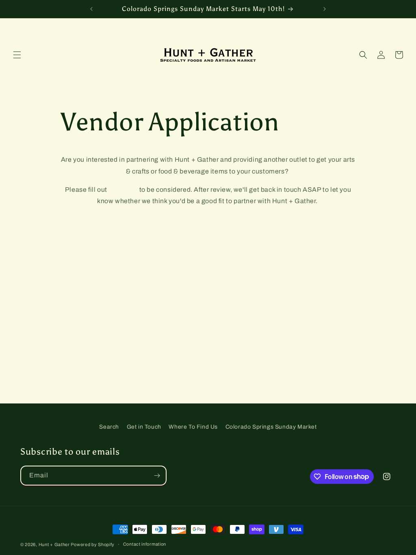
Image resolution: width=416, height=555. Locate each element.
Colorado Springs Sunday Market (271, 427)
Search (109, 427)
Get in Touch (144, 427)
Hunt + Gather (55, 544)
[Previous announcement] (91, 9)
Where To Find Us (193, 427)
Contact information (144, 544)
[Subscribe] (157, 476)
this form (123, 189)
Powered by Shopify (93, 544)
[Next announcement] (325, 9)
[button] (17, 55)
